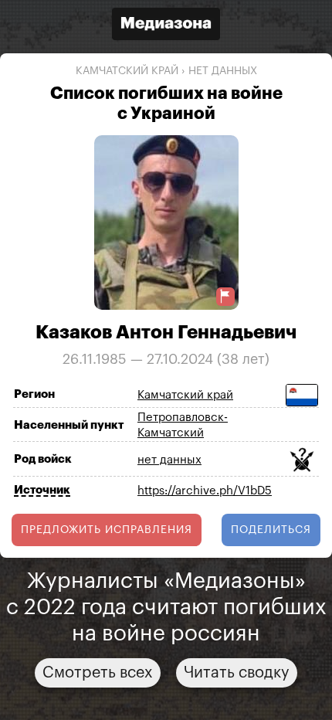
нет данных (222, 71)
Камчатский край (127, 71)
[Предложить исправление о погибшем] (225, 296)
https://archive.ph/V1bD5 (204, 491)
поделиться (271, 530)
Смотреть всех (97, 673)
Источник (42, 490)
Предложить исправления (106, 530)
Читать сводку (237, 673)
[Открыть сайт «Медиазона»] (166, 26)
